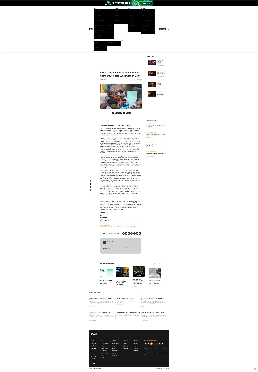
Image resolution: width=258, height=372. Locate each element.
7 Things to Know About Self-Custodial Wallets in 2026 (161, 93)
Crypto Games (132, 25)
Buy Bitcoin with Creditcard (101, 17)
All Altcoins (117, 22)
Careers (135, 345)
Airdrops (130, 15)
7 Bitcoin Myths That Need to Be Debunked (161, 83)
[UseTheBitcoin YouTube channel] (151, 343)
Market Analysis (145, 10)
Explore (143, 8)
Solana (116, 17)
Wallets (130, 22)
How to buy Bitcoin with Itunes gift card (103, 25)
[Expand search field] (168, 29)
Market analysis (115, 343)
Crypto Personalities (99, 49)
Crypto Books (98, 47)
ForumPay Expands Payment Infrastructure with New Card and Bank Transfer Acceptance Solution (138, 282)
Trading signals (115, 345)
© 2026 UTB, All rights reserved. (95, 368)
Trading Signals (145, 13)
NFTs (130, 30)
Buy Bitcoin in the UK (99, 30)
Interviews (144, 32)
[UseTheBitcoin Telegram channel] (148, 343)
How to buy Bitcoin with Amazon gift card (104, 27)
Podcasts (97, 42)
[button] (113, 8)
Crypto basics (104, 343)
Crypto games (104, 353)
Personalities (125, 348)
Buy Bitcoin (97, 13)
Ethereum (117, 15)
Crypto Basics (132, 10)
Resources (96, 40)
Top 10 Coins (118, 13)
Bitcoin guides (94, 346)
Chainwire (103, 79)
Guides (129, 8)
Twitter (126, 193)
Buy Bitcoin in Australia (100, 32)
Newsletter (136, 346)
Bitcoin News (98, 10)
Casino (130, 17)
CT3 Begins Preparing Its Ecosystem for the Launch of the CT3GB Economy (155, 282)
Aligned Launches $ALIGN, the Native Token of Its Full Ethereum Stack (106, 282)
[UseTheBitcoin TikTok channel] (162, 343)
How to (130, 13)
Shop (122, 40)
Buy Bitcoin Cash (98, 22)
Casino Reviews (145, 22)
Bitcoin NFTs (97, 37)
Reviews (144, 17)
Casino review (115, 350)
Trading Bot (114, 355)
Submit (109, 40)
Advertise (110, 44)
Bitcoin (95, 8)
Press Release (111, 42)
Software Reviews (146, 27)
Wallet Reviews (145, 25)
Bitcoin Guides (98, 35)
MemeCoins (117, 20)
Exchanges (131, 20)
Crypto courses (126, 345)
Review (113, 348)
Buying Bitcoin (98, 15)
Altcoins (116, 8)
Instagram (133, 193)
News (116, 10)
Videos (143, 30)
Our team (136, 343)
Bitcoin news (93, 343)
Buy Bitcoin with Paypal (100, 20)
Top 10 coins (93, 356)
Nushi (107, 141)
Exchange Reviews (146, 20)
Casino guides (104, 348)
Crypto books (126, 346)
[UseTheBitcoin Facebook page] (146, 343)
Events (143, 15)
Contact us (136, 350)
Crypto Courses (98, 44)
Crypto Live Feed (104, 68)
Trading (130, 27)
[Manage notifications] (255, 369)
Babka (120, 140)
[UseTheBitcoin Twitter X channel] (154, 343)
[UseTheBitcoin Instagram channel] (157, 343)
